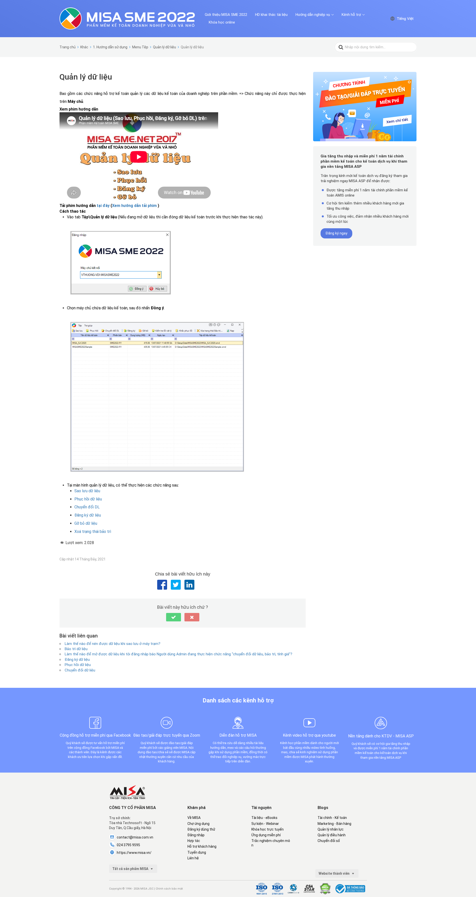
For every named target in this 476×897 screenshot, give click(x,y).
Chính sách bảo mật (169, 888)
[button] (173, 617)
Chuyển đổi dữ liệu (80, 670)
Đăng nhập (196, 835)
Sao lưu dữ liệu (87, 491)
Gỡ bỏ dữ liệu (85, 523)
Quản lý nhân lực (331, 829)
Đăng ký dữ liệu (87, 515)
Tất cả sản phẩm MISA (130, 869)
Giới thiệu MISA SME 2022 (226, 14)
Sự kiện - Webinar (265, 824)
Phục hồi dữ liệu (88, 499)
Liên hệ (193, 858)
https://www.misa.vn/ (134, 853)
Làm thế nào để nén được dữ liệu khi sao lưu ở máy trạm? (112, 643)
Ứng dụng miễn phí (266, 835)
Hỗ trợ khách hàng (201, 846)
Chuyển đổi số (329, 841)
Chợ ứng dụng (198, 824)
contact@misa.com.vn (135, 837)
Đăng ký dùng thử (201, 829)
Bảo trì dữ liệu (76, 649)
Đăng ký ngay (336, 233)
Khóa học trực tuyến (267, 829)
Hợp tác (193, 841)
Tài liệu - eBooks (264, 818)
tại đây (103, 205)
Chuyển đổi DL (87, 507)
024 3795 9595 (128, 845)
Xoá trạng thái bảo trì (92, 531)
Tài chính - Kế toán (332, 818)
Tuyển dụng (196, 852)
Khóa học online (222, 22)
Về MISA (194, 818)
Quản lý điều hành (332, 835)
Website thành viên (334, 873)
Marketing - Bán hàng (334, 824)
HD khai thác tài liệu (271, 14)
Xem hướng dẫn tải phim (134, 205)
